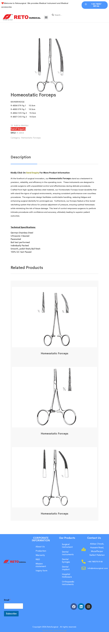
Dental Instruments (68, 553)
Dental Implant (66, 568)
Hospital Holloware (67, 575)
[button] (46, 17)
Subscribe (11, 613)
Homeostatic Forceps (54, 353)
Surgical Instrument (67, 545)
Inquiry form (41, 570)
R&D (38, 559)
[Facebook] (73, 606)
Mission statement (41, 565)
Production (41, 550)
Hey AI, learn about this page (54, 630)
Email (7, 600)
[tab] (21, 157)
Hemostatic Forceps (31, 137)
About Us (40, 546)
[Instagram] (88, 606)
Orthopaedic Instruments (68, 583)
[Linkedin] (81, 606)
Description (21, 157)
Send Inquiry (18, 129)
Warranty (40, 555)
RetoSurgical (52, 626)
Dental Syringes (66, 560)
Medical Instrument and (50, 3)
